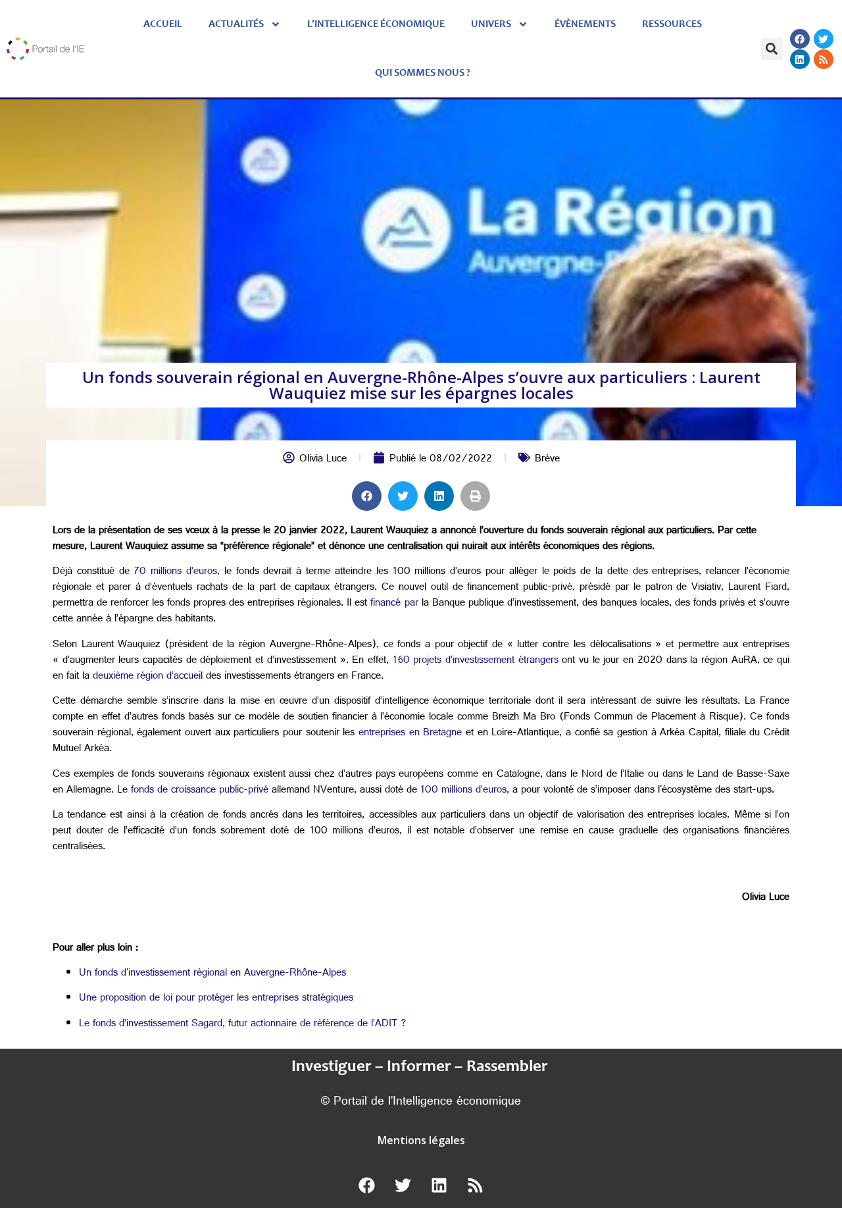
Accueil (162, 24)
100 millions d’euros (463, 791)
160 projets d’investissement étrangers (475, 661)
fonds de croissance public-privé (199, 791)
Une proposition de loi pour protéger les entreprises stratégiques (216, 999)
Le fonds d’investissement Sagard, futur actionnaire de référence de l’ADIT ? (243, 1024)
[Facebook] (800, 39)
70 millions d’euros (175, 572)
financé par (394, 604)
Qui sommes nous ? (422, 73)
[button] (772, 49)
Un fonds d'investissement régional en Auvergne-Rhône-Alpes (212, 974)
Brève (547, 460)
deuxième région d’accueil (148, 677)
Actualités (236, 24)
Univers (491, 24)
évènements (585, 24)
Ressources (672, 24)
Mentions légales (421, 1140)
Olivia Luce (323, 460)
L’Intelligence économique (376, 24)
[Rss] (823, 59)
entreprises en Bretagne (410, 733)
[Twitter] (823, 39)
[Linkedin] (800, 59)
